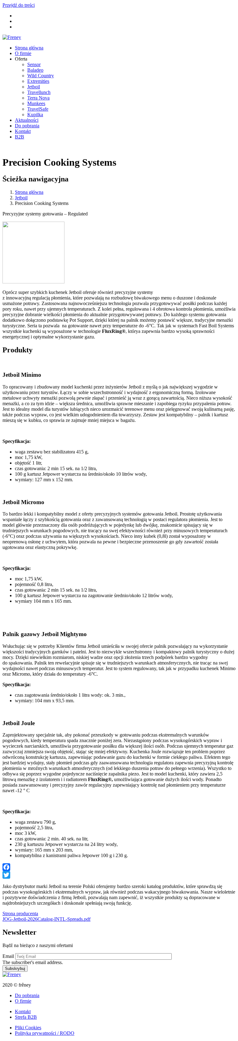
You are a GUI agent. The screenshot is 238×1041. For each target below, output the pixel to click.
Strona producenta (20, 913)
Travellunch (39, 92)
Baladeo (35, 70)
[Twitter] (119, 875)
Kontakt (23, 131)
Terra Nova (38, 97)
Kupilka (35, 114)
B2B (19, 136)
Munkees (36, 103)
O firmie (23, 53)
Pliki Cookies (28, 1027)
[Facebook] (119, 867)
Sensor (34, 64)
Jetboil (33, 86)
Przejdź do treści (18, 5)
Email (8, 956)
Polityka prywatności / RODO (44, 1033)
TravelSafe (37, 109)
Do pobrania (27, 125)
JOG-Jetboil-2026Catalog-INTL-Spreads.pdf (46, 919)
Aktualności (26, 120)
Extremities (38, 81)
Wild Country (40, 75)
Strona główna (29, 47)
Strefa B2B (26, 1017)
